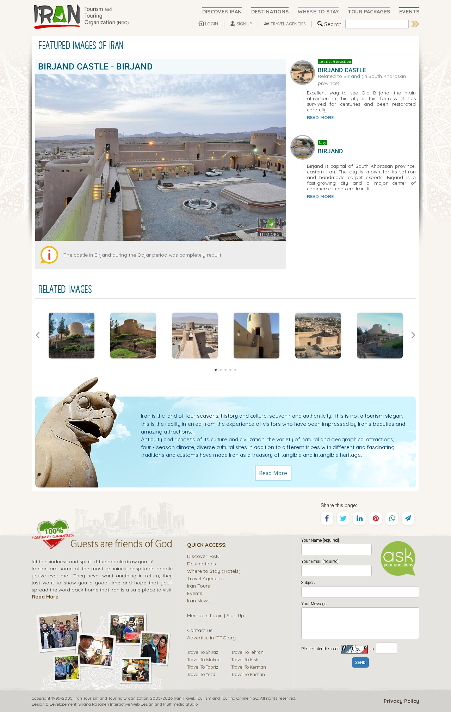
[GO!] (415, 24)
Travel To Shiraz (202, 652)
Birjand (352, 76)
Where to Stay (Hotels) (214, 571)
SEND (360, 663)
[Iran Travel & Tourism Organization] (81, 16)
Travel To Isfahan (204, 659)
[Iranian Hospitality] (102, 544)
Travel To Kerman (248, 667)
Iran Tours (198, 586)
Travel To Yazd (201, 674)
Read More (273, 473)
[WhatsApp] (391, 518)
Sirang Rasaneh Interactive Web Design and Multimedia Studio (138, 704)
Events (194, 593)
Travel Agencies (205, 578)
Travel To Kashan (248, 674)
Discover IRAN (203, 556)
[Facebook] (327, 518)
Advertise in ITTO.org (211, 637)
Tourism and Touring (215, 698)
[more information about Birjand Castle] (304, 71)
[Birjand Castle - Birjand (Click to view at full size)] (71, 335)
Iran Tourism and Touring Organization (111, 698)
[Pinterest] (375, 518)
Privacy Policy (401, 701)
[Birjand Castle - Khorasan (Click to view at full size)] (318, 335)
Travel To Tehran (247, 652)
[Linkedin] (359, 518)
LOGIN (211, 24)
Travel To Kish (244, 659)
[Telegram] (408, 518)
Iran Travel (184, 698)
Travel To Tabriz (202, 667)
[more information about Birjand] (304, 146)
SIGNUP (244, 24)
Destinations (201, 563)
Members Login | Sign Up (215, 615)
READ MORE (320, 117)
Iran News (198, 600)
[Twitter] (343, 518)
